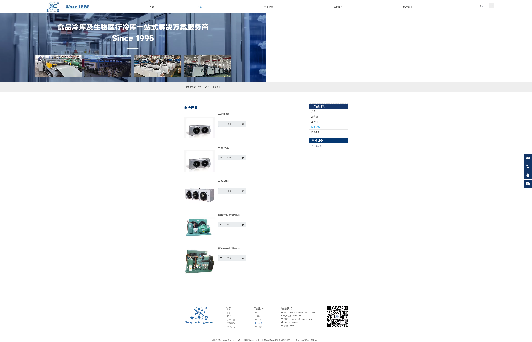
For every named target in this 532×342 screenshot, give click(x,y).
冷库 (313, 111)
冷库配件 (315, 132)
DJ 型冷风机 (223, 114)
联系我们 (231, 327)
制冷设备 (315, 127)
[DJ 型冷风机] (199, 127)
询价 (229, 124)
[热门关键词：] (491, 5)
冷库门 (314, 122)
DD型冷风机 (223, 181)
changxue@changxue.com (301, 319)
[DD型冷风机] (199, 194)
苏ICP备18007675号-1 (232, 340)
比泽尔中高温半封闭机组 (229, 248)
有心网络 (305, 340)
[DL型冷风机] (199, 161)
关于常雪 (231, 319)
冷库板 (314, 116)
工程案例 (231, 323)
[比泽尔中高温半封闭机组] (199, 261)
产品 (229, 316)
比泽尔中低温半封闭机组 (229, 215)
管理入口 (314, 340)
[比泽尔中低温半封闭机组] (199, 228)
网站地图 (286, 340)
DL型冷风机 (223, 148)
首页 (229, 313)
